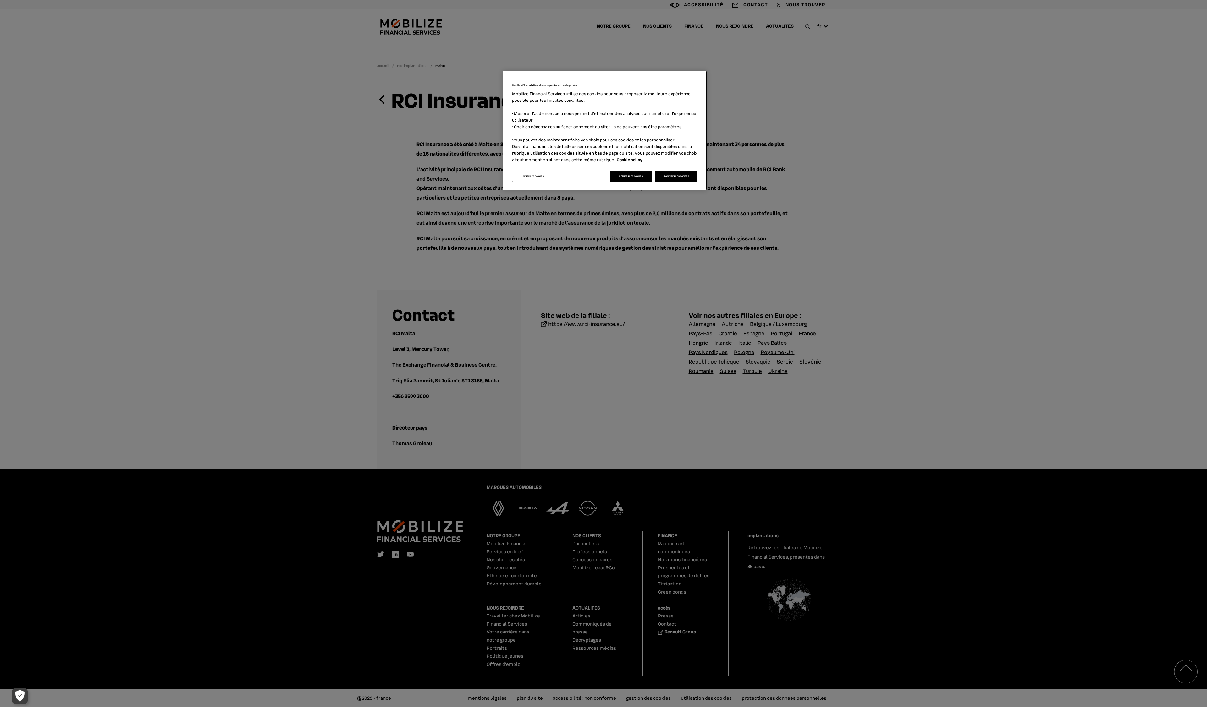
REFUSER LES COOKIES (631, 176)
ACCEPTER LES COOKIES (676, 176)
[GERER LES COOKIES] (20, 696)
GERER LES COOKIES (533, 176)
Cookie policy (629, 159)
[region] (605, 130)
